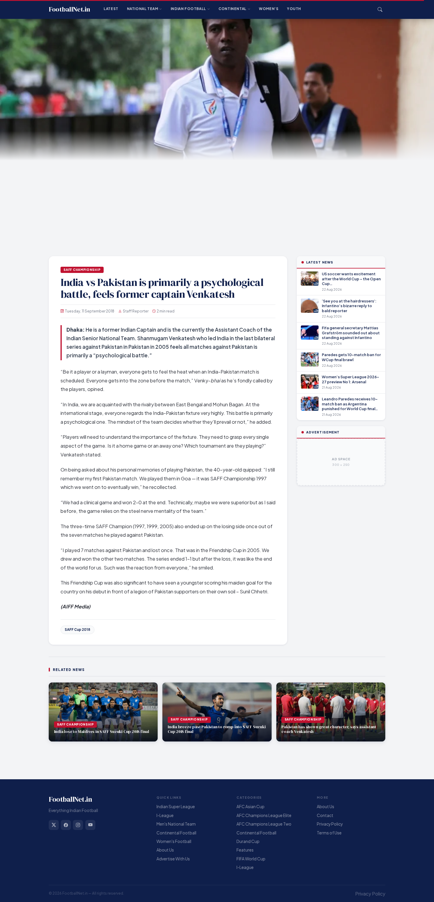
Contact (325, 815)
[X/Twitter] (54, 825)
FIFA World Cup (250, 858)
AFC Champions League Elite (263, 815)
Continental (232, 8)
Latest (111, 8)
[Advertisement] (217, 204)
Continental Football (176, 832)
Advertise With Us (173, 858)
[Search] (380, 9)
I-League (165, 815)
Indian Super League (175, 806)
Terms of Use (329, 832)
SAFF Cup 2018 (77, 629)
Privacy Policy (330, 823)
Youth (294, 8)
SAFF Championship (81, 269)
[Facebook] (66, 825)
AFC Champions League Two (263, 823)
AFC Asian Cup (250, 806)
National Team (142, 8)
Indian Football (188, 8)
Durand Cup (248, 841)
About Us (165, 849)
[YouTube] (90, 825)
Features (245, 849)
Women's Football (173, 841)
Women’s (268, 8)
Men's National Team (176, 823)
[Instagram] (78, 825)
